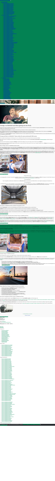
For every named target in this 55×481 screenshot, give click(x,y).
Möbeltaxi (1, 218)
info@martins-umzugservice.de (6, 322)
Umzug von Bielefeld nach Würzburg (7, 405)
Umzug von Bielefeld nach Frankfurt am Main (8, 366)
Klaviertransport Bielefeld (5, 334)
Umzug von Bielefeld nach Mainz (6, 386)
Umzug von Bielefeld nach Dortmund (7, 370)
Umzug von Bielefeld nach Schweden (7, 347)
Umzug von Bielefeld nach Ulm (6, 407)
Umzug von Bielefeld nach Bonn (6, 359)
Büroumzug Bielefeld (5, 331)
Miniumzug (36, 217)
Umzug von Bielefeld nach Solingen (7, 397)
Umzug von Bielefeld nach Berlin (6, 358)
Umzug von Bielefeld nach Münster (6, 375)
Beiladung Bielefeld (4, 341)
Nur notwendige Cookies (31, 424)
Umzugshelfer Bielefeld (5, 339)
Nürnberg (49, 299)
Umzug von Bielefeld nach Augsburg (7, 368)
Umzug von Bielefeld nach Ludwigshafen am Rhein (9, 393)
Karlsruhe (29, 299)
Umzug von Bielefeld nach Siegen (6, 419)
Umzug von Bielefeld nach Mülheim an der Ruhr (8, 394)
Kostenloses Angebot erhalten (4, 174)
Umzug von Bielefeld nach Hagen (6, 391)
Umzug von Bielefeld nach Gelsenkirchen (7, 380)
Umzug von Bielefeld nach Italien (6, 350)
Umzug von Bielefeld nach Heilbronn (7, 406)
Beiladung (30, 217)
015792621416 (3, 321)
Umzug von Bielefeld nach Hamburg (7, 365)
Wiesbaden (35, 299)
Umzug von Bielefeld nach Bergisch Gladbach (8, 414)
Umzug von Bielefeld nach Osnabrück (7, 395)
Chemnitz (35, 303)
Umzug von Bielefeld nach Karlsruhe (7, 377)
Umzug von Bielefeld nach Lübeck (6, 387)
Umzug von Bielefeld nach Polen (6, 346)
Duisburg (32, 303)
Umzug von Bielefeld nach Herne (6, 399)
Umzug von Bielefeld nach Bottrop (6, 409)
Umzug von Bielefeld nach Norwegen (7, 345)
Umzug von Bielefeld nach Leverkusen (7, 396)
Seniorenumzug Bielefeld (5, 335)
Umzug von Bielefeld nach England (6, 348)
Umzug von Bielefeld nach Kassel (6, 390)
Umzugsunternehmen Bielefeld (5, 0)
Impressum (1, 326)
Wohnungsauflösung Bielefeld (6, 336)
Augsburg (20, 299)
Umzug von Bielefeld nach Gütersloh (7, 421)
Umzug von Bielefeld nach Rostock (6, 389)
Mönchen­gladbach (44, 299)
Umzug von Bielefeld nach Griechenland (7, 349)
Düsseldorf (27, 303)
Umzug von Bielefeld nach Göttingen (7, 410)
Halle (43, 303)
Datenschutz (2, 327)
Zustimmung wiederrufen (4, 425)
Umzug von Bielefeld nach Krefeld (6, 385)
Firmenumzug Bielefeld (5, 332)
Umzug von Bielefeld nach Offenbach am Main (8, 404)
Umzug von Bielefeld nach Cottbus (6, 362)
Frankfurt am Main (39, 299)
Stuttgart (4, 300)
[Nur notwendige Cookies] (40, 424)
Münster (16, 299)
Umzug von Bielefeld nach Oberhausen (7, 388)
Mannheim (23, 299)
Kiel (30, 303)
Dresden (32, 299)
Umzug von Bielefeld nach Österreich (7, 352)
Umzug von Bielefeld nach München (7, 367)
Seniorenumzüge (47, 258)
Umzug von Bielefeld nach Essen (6, 360)
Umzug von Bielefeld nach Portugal (6, 354)
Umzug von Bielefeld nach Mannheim (7, 376)
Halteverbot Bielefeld (5, 333)
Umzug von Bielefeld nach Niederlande (7, 351)
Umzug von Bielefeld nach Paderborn (7, 402)
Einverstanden (25, 424)
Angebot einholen (2, 103)
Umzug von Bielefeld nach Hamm (6, 392)
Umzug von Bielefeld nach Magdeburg (7, 384)
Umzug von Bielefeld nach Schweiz (7, 355)
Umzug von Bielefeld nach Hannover (7, 369)
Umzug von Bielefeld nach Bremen (6, 361)
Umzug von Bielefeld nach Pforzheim (7, 408)
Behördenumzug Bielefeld (5, 340)
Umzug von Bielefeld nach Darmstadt (7, 398)
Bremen (26, 299)
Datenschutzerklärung (37, 424)
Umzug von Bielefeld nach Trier (6, 417)
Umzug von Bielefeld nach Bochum (7, 373)
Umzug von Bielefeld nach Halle (6, 383)
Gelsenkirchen (53, 299)
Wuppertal (38, 303)
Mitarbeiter (5, 221)
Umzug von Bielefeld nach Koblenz (7, 412)
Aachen (24, 303)
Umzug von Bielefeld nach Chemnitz (7, 382)
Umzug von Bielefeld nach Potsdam (7, 364)
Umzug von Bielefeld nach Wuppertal (7, 374)
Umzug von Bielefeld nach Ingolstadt (7, 403)
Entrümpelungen (12, 218)
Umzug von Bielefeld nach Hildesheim (7, 420)
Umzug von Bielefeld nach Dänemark (7, 353)
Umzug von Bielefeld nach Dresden (6, 363)
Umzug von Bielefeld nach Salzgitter (7, 418)
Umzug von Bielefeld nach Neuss (6, 400)
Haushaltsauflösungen (6, 218)
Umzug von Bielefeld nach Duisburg (7, 372)
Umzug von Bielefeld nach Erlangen (7, 413)
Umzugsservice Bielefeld (5, 330)
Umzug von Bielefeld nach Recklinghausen (8, 416)
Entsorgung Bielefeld (4, 337)
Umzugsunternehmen (43, 139)
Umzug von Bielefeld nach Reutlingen (7, 411)
